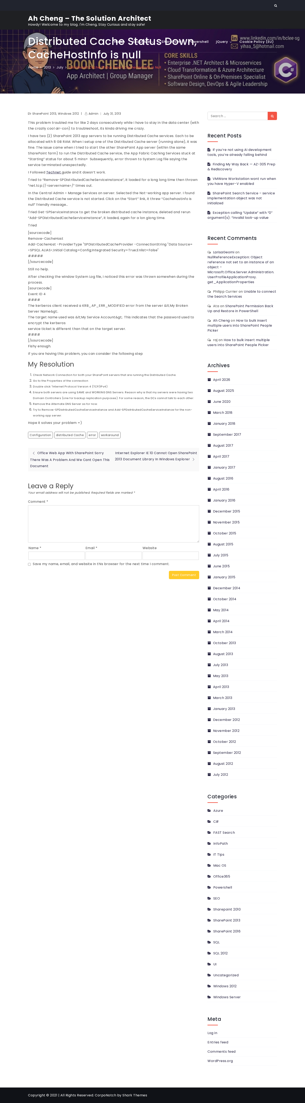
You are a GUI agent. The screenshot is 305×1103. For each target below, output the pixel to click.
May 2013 (220, 676)
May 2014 (221, 610)
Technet (54, 172)
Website (150, 548)
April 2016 (221, 489)
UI (215, 964)
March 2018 (223, 412)
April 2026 (221, 379)
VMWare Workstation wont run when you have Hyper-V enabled (241, 181)
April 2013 (221, 686)
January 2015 (224, 577)
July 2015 (220, 555)
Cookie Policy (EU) (256, 41)
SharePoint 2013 (226, 920)
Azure (218, 810)
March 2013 (222, 697)
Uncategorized (226, 975)
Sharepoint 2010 (227, 909)
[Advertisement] (152, 83)
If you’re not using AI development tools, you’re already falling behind (239, 152)
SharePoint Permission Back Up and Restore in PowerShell (240, 308)
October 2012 (224, 741)
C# (216, 821)
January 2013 (224, 708)
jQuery (222, 41)
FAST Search (224, 832)
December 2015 (226, 511)
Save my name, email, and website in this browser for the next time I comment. (101, 564)
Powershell (199, 41)
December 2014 (226, 588)
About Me (141, 41)
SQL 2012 (220, 953)
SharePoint (171, 41)
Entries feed (217, 1042)
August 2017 (223, 445)
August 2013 (223, 654)
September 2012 (227, 752)
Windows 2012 (225, 986)
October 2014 (225, 599)
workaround (110, 435)
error (92, 435)
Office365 (221, 876)
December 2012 (226, 719)
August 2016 (223, 478)
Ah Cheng (221, 320)
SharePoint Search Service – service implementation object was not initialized (241, 198)
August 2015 (223, 544)
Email (91, 548)
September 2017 (227, 434)
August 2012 (223, 763)
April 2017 (221, 456)
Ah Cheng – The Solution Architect (89, 18)
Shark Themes (134, 1095)
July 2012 (220, 774)
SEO (216, 898)
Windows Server (227, 997)
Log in (212, 1033)
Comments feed (221, 1051)
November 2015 (226, 522)
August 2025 (223, 390)
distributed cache (70, 435)
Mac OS (219, 865)
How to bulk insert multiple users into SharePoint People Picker (239, 325)
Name (34, 548)
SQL (216, 942)
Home (119, 41)
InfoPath (220, 843)
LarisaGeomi (223, 252)
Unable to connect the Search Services (241, 294)
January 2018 (224, 423)
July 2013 (220, 665)
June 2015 (221, 566)
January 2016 (224, 500)
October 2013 (224, 643)
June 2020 (222, 401)
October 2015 (224, 533)
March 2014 (223, 632)
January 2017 (224, 467)
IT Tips (218, 854)
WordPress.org (220, 1060)
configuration (40, 435)
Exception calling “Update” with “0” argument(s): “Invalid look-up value (239, 215)
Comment (38, 501)
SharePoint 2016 (226, 931)
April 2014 (221, 621)
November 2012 (226, 730)
